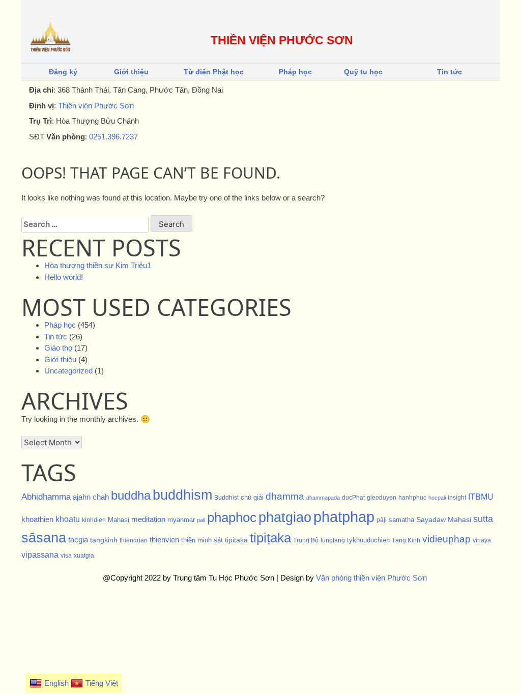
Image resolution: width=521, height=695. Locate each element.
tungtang (333, 540)
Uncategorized (68, 370)
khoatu (67, 519)
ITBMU (481, 497)
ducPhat (353, 497)
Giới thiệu (131, 72)
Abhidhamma (46, 496)
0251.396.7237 (113, 136)
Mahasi (118, 520)
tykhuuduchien (368, 540)
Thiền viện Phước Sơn (96, 105)
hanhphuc (412, 497)
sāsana (43, 537)
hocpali (437, 498)
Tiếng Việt (101, 683)
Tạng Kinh (406, 540)
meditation (148, 519)
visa (66, 555)
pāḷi (382, 520)
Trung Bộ (306, 540)
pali (201, 520)
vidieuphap (446, 539)
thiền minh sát (202, 540)
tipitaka (236, 540)
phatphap (343, 516)
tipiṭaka (270, 538)
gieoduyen (381, 497)
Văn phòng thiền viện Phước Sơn (371, 577)
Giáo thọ (58, 347)
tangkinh (104, 540)
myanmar (181, 520)
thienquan (134, 540)
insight (457, 497)
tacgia (78, 540)
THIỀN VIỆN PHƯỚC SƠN (282, 40)
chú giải (252, 497)
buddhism (182, 495)
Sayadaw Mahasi (443, 519)
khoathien (37, 519)
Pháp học (295, 72)
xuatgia (84, 555)
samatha (401, 520)
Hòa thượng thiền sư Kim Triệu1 (97, 265)
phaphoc (231, 517)
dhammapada (323, 498)
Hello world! (63, 277)
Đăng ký (63, 72)
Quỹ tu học (363, 72)
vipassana (40, 554)
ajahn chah (91, 497)
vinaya (482, 540)
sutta (483, 519)
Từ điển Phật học (214, 72)
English (56, 683)
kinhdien (94, 520)
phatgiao (284, 517)
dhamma (285, 496)
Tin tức (449, 72)
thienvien (164, 539)
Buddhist (226, 497)
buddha (131, 495)
